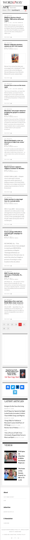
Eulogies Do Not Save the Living (14, 406)
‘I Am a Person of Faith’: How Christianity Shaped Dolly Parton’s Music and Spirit (15, 435)
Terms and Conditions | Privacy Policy (14, 534)
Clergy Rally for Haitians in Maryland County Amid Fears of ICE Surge (14, 423)
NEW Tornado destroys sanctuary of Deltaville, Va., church (13, 274)
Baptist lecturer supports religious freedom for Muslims (14, 167)
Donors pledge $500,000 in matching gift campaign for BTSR (13, 233)
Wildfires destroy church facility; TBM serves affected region (14, 19)
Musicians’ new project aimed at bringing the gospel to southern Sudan (15, 112)
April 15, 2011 (8, 304)
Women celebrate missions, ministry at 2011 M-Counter (13, 45)
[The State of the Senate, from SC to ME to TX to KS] (10, 480)
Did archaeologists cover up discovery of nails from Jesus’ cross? (14, 142)
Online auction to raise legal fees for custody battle (13, 200)
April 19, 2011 (8, 22)
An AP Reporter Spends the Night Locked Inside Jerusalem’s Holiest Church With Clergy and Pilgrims (14, 413)
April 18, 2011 (8, 278)
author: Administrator (11, 49)
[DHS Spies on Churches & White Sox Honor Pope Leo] (10, 463)
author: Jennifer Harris (11, 238)
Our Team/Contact (9, 497)
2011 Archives (8, 15)
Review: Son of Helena (11, 427)
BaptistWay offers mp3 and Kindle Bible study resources (13, 302)
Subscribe (6, 523)
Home (4, 10)
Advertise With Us (9, 511)
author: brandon (18, 22)
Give (5, 500)
